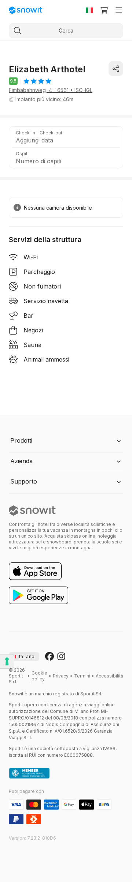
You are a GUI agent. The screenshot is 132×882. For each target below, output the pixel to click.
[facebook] (49, 656)
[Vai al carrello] (104, 10)
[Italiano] (89, 10)
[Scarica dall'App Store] (35, 571)
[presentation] (24, 656)
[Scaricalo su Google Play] (38, 596)
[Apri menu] (118, 10)
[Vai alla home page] (32, 510)
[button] (66, 137)
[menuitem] (39, 676)
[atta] (29, 773)
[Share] (116, 68)
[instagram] (61, 656)
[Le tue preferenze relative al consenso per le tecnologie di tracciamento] (7, 661)
